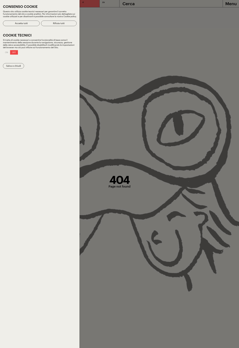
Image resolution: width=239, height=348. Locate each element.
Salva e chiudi (13, 65)
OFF (14, 52)
